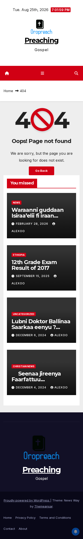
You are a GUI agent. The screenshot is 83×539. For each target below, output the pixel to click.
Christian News (23, 366)
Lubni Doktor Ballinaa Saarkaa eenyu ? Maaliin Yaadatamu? (41, 327)
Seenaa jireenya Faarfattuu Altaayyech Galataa (37, 379)
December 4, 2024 (31, 387)
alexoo (61, 335)
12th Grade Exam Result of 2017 (34, 265)
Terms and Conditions (55, 517)
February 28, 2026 (32, 223)
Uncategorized (23, 314)
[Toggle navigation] (42, 73)
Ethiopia (19, 254)
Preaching (42, 40)
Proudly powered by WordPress (27, 500)
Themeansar (43, 506)
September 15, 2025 (33, 276)
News (16, 202)
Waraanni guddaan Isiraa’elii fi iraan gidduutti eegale (38, 216)
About (23, 528)
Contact (9, 528)
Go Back (41, 170)
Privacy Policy (25, 517)
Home (8, 91)
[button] (76, 73)
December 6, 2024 (31, 335)
